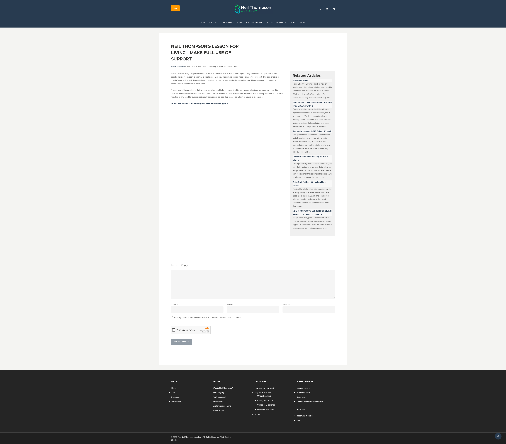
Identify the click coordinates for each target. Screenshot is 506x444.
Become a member (304, 416)
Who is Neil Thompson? (223, 388)
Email (230, 304)
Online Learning (264, 396)
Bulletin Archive (303, 392)
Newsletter (301, 397)
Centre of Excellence (266, 405)
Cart (173, 392)
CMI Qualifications (265, 400)
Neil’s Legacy (218, 392)
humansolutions (303, 388)
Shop (173, 388)
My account (176, 401)
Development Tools (265, 409)
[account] (327, 9)
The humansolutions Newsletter (310, 401)
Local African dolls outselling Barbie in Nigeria (310, 158)
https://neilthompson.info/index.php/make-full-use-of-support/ (199, 103)
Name (174, 304)
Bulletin (181, 66)
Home (173, 66)
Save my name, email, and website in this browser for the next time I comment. (208, 317)
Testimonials (218, 401)
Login (298, 420)
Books (257, 414)
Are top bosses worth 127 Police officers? (312, 131)
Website (286, 304)
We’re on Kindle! (300, 80)
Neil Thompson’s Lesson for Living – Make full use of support (312, 212)
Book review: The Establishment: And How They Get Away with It (312, 104)
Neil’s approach (219, 397)
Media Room (218, 410)
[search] (320, 9)
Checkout (175, 397)
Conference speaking (222, 406)
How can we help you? (264, 388)
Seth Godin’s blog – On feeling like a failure (309, 184)
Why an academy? (263, 392)
